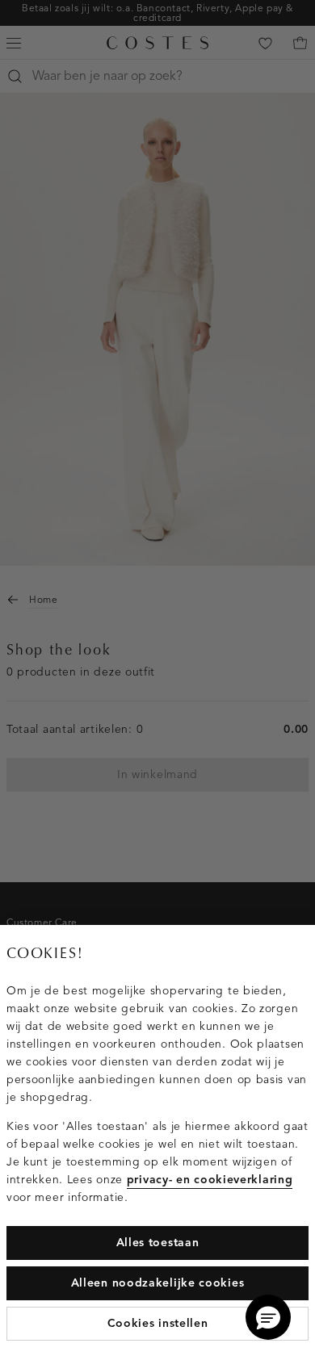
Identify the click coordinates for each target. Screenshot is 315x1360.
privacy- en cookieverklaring (210, 1179)
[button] (268, 1317)
